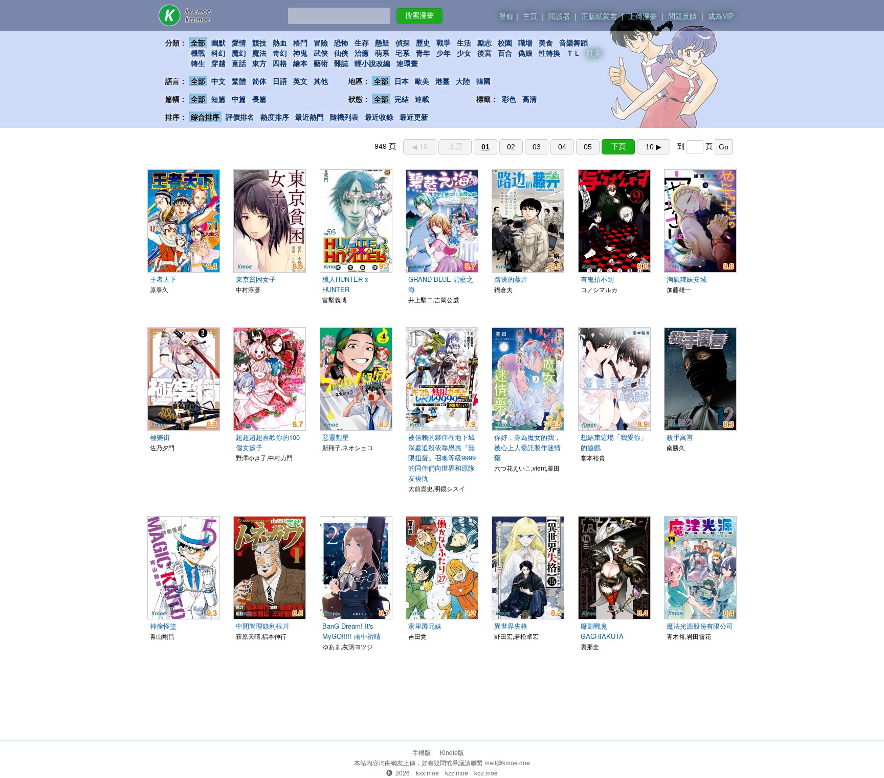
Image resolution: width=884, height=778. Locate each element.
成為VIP (721, 16)
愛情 (239, 42)
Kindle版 (452, 752)
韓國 (483, 81)
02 (511, 147)
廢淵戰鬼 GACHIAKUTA (602, 631)
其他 (321, 81)
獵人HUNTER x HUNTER (345, 284)
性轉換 (549, 53)
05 (588, 147)
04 (562, 147)
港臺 (442, 81)
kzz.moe (456, 772)
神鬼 (300, 53)
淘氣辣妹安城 (686, 279)
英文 (300, 81)
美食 (546, 42)
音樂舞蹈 (573, 42)
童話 (239, 63)
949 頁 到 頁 (551, 146)
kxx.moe (427, 772)
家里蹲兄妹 (424, 626)
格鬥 (300, 42)
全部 (198, 42)
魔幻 (239, 53)
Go (723, 147)
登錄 (506, 16)
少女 (464, 53)
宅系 (402, 53)
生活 (464, 42)
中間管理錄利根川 (262, 626)
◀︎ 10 (420, 147)
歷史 (423, 42)
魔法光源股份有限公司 (700, 626)
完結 (401, 99)
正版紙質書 (599, 16)
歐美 (422, 81)
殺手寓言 (680, 437)
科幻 (218, 53)
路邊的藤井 (510, 279)
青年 (423, 53)
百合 (505, 53)
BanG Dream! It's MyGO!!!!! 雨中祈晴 (351, 631)
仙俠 (341, 53)
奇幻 (280, 53)
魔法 (259, 53)
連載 (422, 99)
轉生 (198, 63)
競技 (259, 42)
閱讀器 (559, 16)
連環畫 (407, 63)
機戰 (198, 53)
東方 (259, 63)
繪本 (300, 63)
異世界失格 (510, 626)
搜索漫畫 (419, 15)
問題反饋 (682, 16)
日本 (401, 81)
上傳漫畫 (642, 16)
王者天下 (163, 279)
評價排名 (240, 117)
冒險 (321, 42)
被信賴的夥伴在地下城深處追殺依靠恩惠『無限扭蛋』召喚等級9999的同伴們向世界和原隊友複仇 (442, 457)
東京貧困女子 (256, 279)
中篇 (239, 99)
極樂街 (160, 437)
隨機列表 (344, 117)
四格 (280, 63)
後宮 (484, 53)
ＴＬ (573, 53)
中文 (218, 81)
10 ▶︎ (653, 147)
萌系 (382, 53)
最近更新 (413, 117)
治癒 (361, 53)
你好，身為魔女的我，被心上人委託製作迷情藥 (527, 447)
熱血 (280, 42)
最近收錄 (379, 117)
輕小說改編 (372, 63)
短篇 (218, 99)
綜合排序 (205, 117)
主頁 (530, 16)
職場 (525, 42)
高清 (529, 99)
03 (537, 147)
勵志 (484, 42)
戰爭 (443, 42)
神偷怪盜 (163, 626)
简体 (259, 81)
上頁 (455, 146)
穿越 (218, 63)
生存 (361, 42)
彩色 (509, 99)
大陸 (463, 81)
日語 (280, 81)
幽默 (218, 42)
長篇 (259, 99)
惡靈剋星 (335, 437)
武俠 (321, 53)
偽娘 (525, 53)
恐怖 (341, 42)
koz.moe (486, 772)
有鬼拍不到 (597, 279)
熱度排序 (274, 117)
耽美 (594, 53)
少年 (443, 53)
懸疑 (382, 42)
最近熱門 (309, 117)
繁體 (239, 81)
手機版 (421, 752)
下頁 (618, 146)
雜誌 (341, 63)
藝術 (321, 63)
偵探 (402, 42)
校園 (505, 42)
